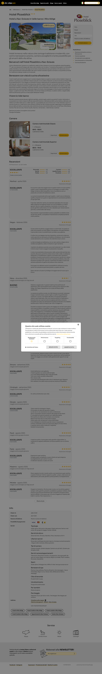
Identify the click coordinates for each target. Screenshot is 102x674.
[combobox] (78, 324)
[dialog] (51, 336)
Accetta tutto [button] (69, 347)
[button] (31, 347)
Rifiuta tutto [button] (53, 347)
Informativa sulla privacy (63, 334)
